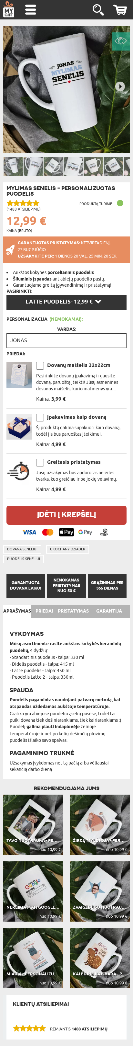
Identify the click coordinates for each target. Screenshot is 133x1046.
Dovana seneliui (22, 549)
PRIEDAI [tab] (44, 611)
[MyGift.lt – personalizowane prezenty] (8, 9)
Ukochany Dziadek (67, 549)
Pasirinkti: (19, 291)
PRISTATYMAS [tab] (73, 611)
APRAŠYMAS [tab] (17, 611)
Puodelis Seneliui (23, 559)
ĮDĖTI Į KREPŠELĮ (66, 514)
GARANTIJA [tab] (109, 611)
